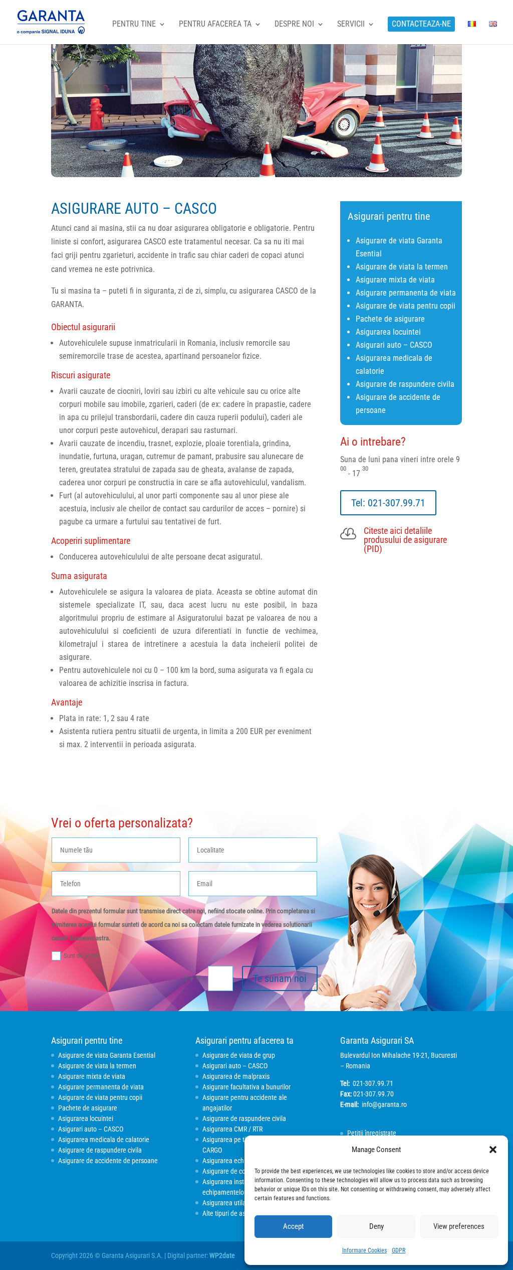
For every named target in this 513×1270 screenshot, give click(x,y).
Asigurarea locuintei (388, 332)
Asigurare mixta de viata (395, 280)
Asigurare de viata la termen (402, 266)
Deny (376, 1226)
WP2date (222, 1255)
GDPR (398, 1250)
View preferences (458, 1226)
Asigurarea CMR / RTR (232, 1129)
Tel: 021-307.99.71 (388, 503)
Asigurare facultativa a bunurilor (246, 1087)
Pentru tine (134, 25)
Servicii (351, 25)
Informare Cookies (364, 1250)
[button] (493, 1150)
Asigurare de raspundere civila (405, 384)
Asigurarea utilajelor (230, 1203)
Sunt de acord (81, 955)
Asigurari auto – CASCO (394, 345)
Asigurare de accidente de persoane (108, 1161)
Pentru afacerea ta (215, 25)
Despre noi (294, 25)
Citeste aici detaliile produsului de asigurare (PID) (405, 539)
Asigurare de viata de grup (238, 1055)
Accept (293, 1226)
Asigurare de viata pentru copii (405, 306)
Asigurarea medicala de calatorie (103, 1140)
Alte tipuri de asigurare (233, 1213)
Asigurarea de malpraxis (236, 1076)
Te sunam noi (280, 978)
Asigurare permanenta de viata (406, 293)
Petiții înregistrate (371, 1133)
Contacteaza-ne (421, 24)
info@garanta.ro (384, 1104)
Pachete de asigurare (390, 319)
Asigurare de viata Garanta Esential (106, 1055)
